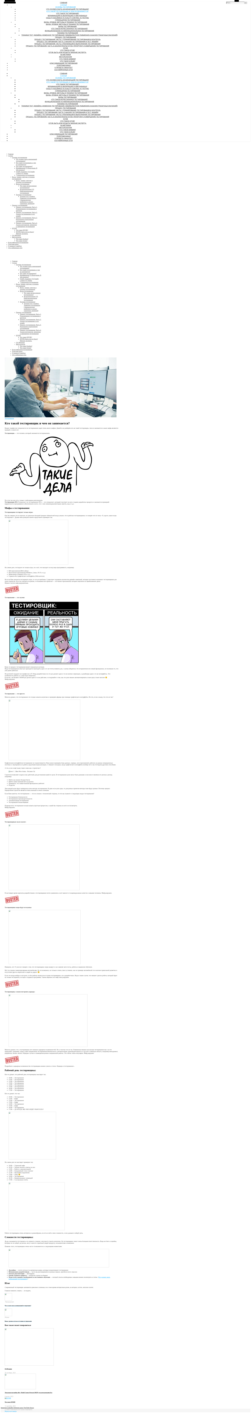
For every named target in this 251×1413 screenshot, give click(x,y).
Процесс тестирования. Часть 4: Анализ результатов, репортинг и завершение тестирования (67, 46)
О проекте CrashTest (64, 67)
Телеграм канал (64, 65)
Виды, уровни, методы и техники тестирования (65, 22)
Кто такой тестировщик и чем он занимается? (67, 11)
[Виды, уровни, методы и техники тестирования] (8, 1315)
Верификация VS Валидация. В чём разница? (67, 16)
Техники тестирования (67, 33)
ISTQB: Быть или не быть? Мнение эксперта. (67, 52)
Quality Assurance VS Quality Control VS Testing (67, 18)
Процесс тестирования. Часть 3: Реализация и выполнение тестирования (67, 44)
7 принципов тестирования (67, 20)
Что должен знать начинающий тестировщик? (67, 9)
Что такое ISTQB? (67, 50)
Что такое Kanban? (67, 59)
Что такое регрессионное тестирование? (69, 29)
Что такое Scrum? (67, 61)
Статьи (63, 5)
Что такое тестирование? (67, 13)
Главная (63, 3)
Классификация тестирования (63, 63)
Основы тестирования (65, 7)
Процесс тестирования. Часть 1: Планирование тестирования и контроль (67, 39)
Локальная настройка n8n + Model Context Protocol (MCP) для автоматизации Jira (28, 1392)
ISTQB (65, 48)
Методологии (65, 57)
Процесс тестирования (65, 37)
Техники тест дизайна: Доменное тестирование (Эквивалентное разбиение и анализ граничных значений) (69, 35)
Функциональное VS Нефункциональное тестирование (69, 31)
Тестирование (9, 418)
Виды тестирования (67, 26)
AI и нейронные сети (63, 70)
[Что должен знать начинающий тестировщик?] (8, 1300)
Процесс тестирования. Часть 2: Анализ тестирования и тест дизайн (67, 42)
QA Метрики (65, 55)
